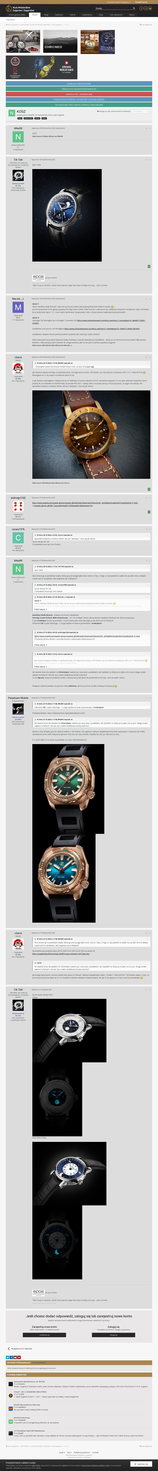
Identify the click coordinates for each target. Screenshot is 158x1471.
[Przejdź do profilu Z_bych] (11, 1396)
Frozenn (22, 1384)
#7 (150, 560)
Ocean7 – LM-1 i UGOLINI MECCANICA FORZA (30, 1392)
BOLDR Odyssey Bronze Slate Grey (27, 1405)
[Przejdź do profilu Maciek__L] (18, 307)
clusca (18, 357)
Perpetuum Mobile (18, 697)
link (92, 366)
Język (61, 1452)
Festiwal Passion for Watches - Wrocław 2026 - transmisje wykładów (79, 99)
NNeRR (31, 115)
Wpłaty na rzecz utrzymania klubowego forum (79, 89)
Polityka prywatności (82, 1452)
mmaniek (22, 1420)
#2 (150, 160)
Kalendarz (59, 15)
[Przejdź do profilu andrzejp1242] (18, 506)
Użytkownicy (87, 15)
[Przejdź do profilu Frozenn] (11, 1384)
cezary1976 (18, 529)
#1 (150, 128)
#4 (150, 357)
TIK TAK (18, 159)
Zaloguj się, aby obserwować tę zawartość (114, 111)
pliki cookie (36, 1465)
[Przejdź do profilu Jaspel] (11, 1433)
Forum (34, 15)
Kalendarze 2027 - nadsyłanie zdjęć (79, 94)
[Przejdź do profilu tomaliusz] (11, 1409)
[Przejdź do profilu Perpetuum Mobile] (18, 709)
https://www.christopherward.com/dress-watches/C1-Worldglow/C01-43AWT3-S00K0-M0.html (101, 329)
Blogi (46, 15)
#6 (150, 529)
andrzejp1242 (18, 497)
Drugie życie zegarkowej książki (79, 83)
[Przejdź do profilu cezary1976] (18, 537)
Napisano (43, 128)
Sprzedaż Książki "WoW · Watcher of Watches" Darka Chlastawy (79, 105)
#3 (150, 299)
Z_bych (21, 1394)
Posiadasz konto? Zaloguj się (118, 2)
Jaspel (21, 1433)
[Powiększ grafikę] (91, 434)
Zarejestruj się (141, 2)
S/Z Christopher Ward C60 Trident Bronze (29, 1431)
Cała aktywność (116, 15)
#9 (150, 933)
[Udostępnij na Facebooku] (11, 1357)
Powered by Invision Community (79, 1457)
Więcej (132, 15)
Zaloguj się (113, 1335)
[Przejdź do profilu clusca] (18, 368)
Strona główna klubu (17, 15)
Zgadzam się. (142, 1464)
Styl (68, 1452)
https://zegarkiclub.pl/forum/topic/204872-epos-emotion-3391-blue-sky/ (61, 954)
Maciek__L (18, 298)
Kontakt (95, 1452)
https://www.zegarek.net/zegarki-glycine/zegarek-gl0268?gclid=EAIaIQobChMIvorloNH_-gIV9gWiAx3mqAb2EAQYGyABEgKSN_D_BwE (85, 503)
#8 (150, 698)
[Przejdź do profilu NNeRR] (12, 113)
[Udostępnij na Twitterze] (7, 1357)
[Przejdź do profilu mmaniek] (11, 1422)
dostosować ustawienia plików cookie (95, 1465)
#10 (149, 989)
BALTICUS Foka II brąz (22, 1418)
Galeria (72, 15)
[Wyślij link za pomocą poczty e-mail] (15, 1357)
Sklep (101, 15)
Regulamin (10, 19)
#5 (150, 498)
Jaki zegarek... (59, 115)
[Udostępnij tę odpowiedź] (146, 128)
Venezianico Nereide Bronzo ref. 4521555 (29, 1381)
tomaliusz (22, 1407)
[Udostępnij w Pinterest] (19, 1357)
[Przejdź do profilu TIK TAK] (18, 175)
